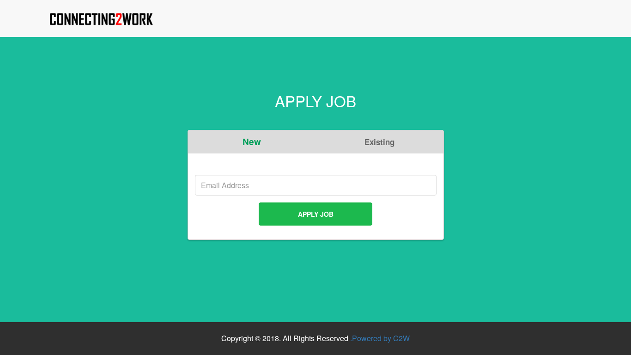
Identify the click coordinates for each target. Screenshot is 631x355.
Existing (379, 141)
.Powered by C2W (380, 338)
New (252, 141)
